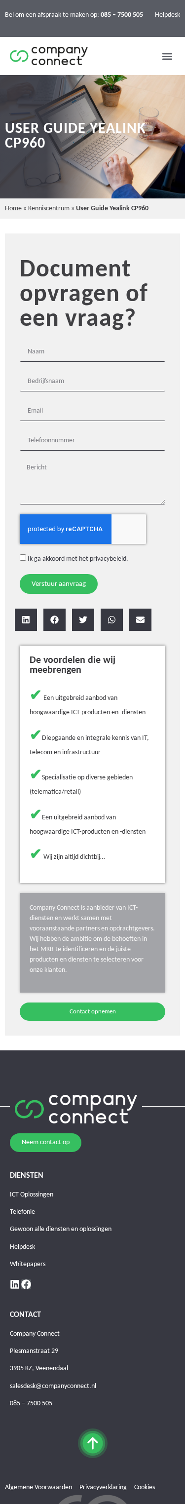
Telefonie (22, 1212)
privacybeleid (108, 559)
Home (13, 208)
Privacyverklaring (103, 1487)
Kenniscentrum (49, 208)
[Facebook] (26, 1284)
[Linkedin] (15, 1284)
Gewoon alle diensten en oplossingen (60, 1229)
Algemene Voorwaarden (38, 1487)
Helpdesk (167, 15)
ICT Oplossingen (31, 1194)
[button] (167, 56)
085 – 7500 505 (31, 1403)
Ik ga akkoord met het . (78, 559)
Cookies (144, 1487)
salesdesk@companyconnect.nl (53, 1386)
